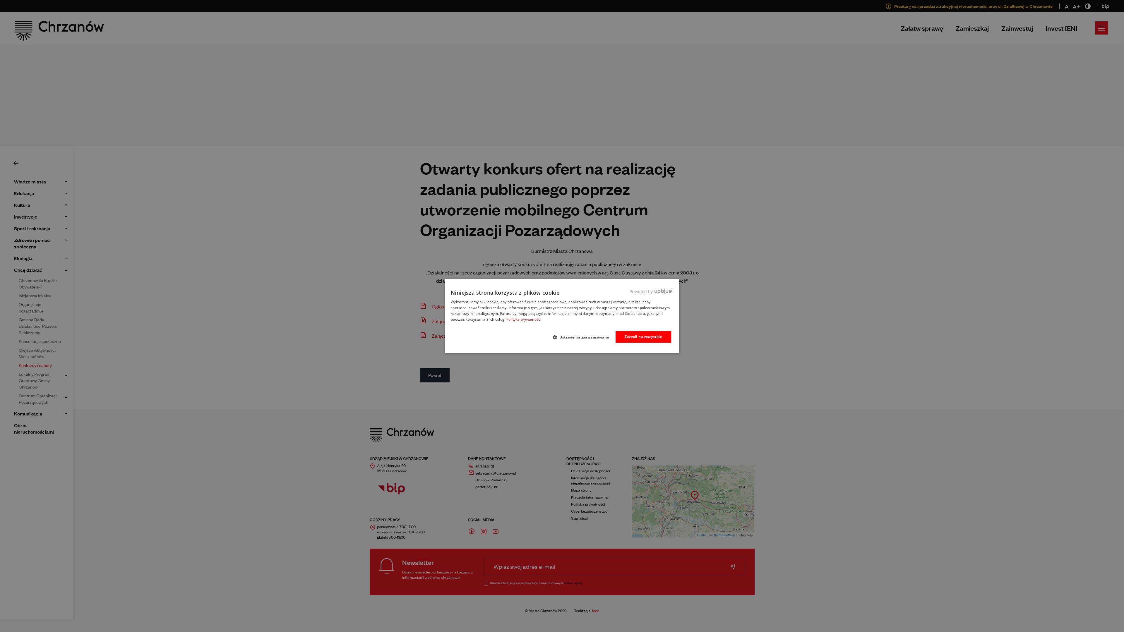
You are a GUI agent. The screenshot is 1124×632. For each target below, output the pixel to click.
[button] (583, 337)
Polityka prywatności (523, 319)
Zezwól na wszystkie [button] (643, 336)
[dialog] (562, 316)
